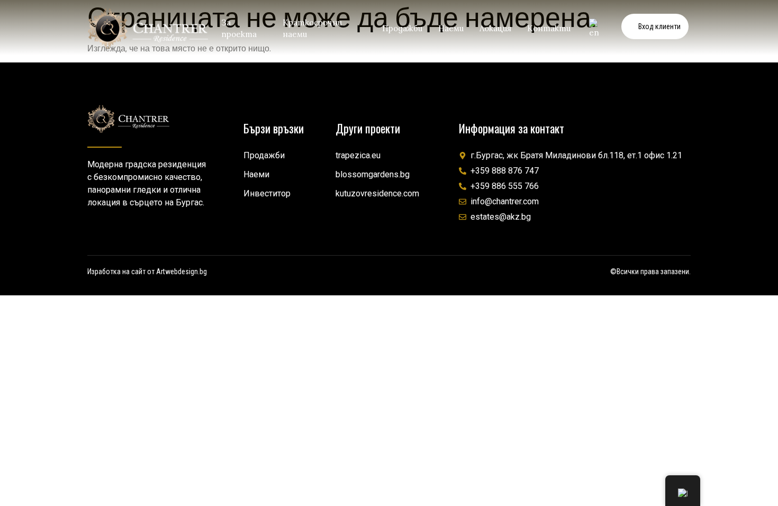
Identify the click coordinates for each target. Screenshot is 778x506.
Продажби (402, 28)
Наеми (451, 28)
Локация (495, 28)
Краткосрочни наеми (312, 28)
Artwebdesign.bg (181, 271)
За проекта (239, 28)
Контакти (549, 28)
